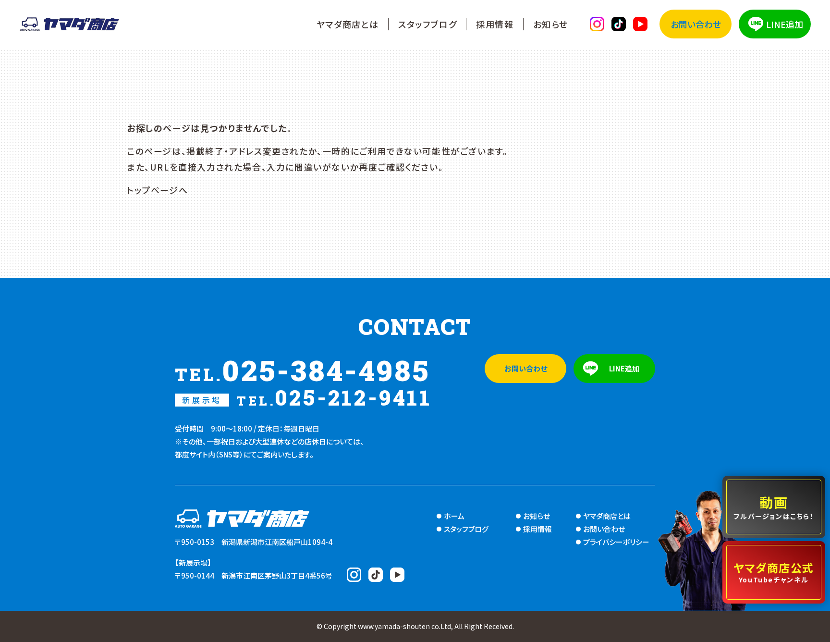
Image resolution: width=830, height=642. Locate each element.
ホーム (454, 516)
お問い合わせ (696, 24)
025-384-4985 (302, 370)
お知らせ (550, 24)
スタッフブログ (427, 24)
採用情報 (494, 24)
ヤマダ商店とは (348, 24)
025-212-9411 (307, 397)
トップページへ (157, 190)
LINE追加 (784, 24)
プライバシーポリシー (616, 542)
